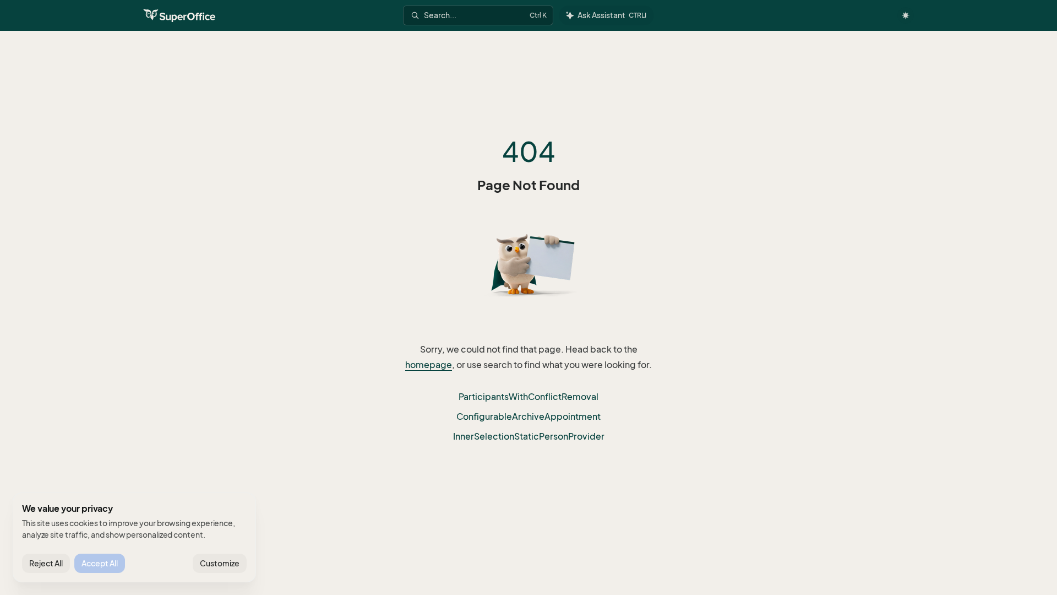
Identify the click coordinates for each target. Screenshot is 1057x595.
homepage (428, 364)
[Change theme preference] (905, 15)
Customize (219, 563)
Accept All (99, 563)
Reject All (46, 563)
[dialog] (134, 537)
